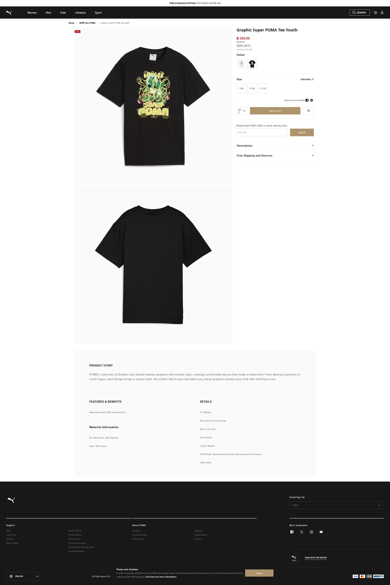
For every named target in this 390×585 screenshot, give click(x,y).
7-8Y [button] (241, 88)
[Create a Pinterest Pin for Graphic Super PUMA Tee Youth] (311, 100)
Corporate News (139, 534)
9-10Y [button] (252, 88)
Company (136, 530)
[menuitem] (32, 12)
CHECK (302, 132)
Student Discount (76, 551)
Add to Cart (275, 110)
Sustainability (200, 534)
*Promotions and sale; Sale (81, 547)
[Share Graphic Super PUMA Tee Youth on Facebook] (307, 100)
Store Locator (12, 543)
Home (71, 23)
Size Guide (306, 79)
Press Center (138, 539)
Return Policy (74, 530)
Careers (198, 539)
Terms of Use (74, 539)
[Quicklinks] (382, 12)
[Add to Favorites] (308, 110)
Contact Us (11, 534)
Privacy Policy (74, 534)
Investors (198, 530)
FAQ (8, 530)
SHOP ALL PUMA (87, 23)
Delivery (10, 539)
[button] (241, 64)
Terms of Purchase (77, 543)
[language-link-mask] (23, 576)
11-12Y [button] (263, 88)
